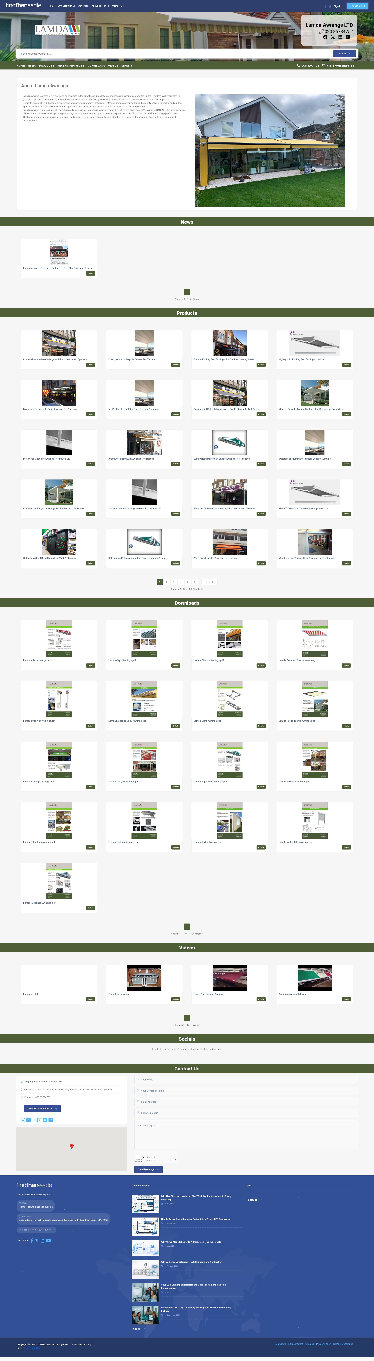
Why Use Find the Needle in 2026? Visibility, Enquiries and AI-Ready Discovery (196, 1198)
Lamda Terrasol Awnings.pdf (294, 781)
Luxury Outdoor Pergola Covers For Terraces (132, 359)
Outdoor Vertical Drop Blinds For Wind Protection (49, 558)
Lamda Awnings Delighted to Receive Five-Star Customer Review (58, 268)
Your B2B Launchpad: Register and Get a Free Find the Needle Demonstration (193, 1286)
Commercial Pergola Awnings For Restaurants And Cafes (54, 508)
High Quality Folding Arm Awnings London (301, 359)
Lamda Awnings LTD (329, 25)
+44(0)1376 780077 (41, 1229)
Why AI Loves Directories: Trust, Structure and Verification (191, 1262)
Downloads (96, 65)
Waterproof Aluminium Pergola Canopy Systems (305, 458)
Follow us (252, 1199)
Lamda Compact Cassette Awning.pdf (299, 660)
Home (52, 6)
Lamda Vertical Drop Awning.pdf (296, 842)
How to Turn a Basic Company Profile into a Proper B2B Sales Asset (196, 1219)
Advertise (83, 6)
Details (91, 273)
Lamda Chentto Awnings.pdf (209, 660)
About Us (96, 6)
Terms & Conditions (343, 1344)
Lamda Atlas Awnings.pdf (37, 660)
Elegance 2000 (31, 994)
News (32, 65)
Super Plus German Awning (208, 994)
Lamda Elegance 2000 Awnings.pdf (127, 720)
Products (46, 65)
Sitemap (309, 1344)
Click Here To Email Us (39, 1108)
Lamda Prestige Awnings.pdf (38, 781)
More (125, 65)
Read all (136, 1328)
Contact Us (118, 6)
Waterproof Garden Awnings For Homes (215, 558)
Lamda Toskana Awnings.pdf (124, 842)
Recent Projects (71, 65)
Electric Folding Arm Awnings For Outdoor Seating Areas (224, 359)
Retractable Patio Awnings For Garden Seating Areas (136, 558)
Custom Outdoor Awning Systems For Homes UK (134, 508)
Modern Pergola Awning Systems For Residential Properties (311, 409)
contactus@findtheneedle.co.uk (36, 1207)
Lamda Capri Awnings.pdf (122, 660)
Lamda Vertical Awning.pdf (208, 842)
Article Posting (295, 1344)
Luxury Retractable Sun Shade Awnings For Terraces (222, 458)
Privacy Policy (323, 1344)
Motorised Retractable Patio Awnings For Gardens (50, 409)
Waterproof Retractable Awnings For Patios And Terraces (224, 508)
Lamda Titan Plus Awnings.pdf (39, 842)
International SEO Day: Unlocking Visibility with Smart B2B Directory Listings (196, 1309)
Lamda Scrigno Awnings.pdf (123, 781)
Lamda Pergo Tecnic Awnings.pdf (297, 720)
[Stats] (51, 1120)
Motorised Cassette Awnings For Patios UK (46, 458)
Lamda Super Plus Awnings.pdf (210, 781)
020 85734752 (338, 31)
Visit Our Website (339, 65)
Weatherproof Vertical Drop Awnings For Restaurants (307, 558)
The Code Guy (32, 1348)
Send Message (146, 1169)
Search (342, 53)
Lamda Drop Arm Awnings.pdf (39, 720)
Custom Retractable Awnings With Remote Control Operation (55, 359)
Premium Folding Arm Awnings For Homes (131, 458)
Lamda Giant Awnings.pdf (207, 720)
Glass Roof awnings (119, 994)
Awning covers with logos (293, 994)
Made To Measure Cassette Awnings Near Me (303, 508)
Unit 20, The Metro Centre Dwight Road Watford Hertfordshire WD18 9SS (74, 1089)
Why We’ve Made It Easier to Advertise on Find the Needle (191, 1242)
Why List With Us (66, 6)
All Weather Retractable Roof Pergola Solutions (133, 409)
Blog (106, 6)
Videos (113, 65)
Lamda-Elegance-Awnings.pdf (39, 902)
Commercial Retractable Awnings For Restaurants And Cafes (226, 409)
